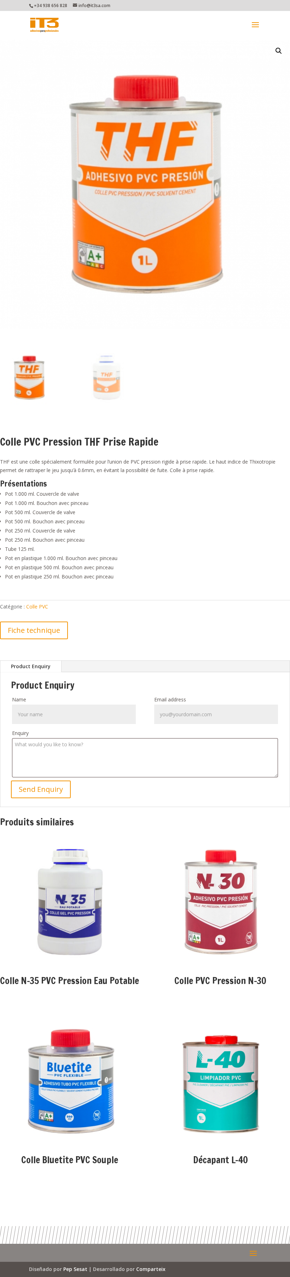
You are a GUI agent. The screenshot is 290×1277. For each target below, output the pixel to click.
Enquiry (20, 733)
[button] (278, 51)
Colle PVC (37, 606)
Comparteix (151, 1269)
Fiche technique (34, 630)
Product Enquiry (31, 666)
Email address (170, 699)
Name (19, 699)
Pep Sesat (75, 1269)
